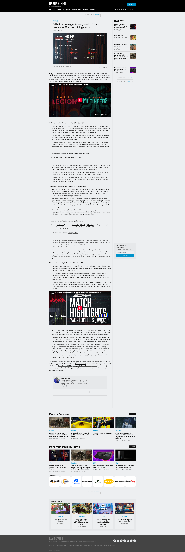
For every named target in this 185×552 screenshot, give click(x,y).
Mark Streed (82, 526)
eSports (65, 392)
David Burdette (58, 30)
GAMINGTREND (56, 550)
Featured (122, 20)
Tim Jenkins (118, 48)
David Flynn (75, 438)
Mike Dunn (61, 523)
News (50, 463)
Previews (55, 21)
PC (70, 392)
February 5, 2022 (77, 157)
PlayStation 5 (85, 392)
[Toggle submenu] (56, 9)
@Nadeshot (75, 225)
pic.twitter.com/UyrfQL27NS (59, 229)
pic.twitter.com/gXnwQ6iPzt (80, 153)
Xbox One (92, 392)
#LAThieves (60, 225)
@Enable (82, 225)
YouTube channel (80, 364)
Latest (116, 20)
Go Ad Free (96, 14)
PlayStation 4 (76, 392)
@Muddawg (90, 225)
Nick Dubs (118, 37)
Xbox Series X (100, 392)
